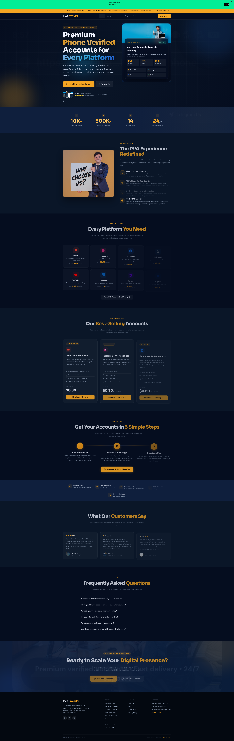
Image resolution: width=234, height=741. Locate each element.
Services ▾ (110, 16)
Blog (126, 16)
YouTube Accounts (111, 716)
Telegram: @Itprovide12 (159, 707)
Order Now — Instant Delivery (79, 84)
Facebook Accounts (111, 710)
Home (102, 16)
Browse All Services (105, 678)
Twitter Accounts (110, 713)
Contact (133, 16)
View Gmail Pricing (79, 397)
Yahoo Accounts (110, 719)
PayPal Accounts (110, 725)
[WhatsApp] (65, 718)
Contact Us (132, 710)
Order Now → (164, 16)
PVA (70, 16)
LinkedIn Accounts (110, 722)
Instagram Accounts (111, 707)
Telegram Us (105, 84)
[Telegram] (69, 718)
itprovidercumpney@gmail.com (161, 710)
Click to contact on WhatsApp (76, 11)
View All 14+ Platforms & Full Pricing (116, 297)
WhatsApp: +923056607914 (160, 704)
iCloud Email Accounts (112, 728)
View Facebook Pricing (152, 397)
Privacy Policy (133, 713)
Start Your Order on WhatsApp (118, 469)
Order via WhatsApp (132, 678)
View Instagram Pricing (115, 397)
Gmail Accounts (110, 704)
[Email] (74, 718)
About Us (119, 16)
